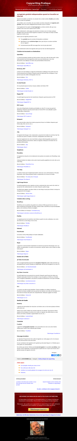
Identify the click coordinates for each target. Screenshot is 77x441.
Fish (27, 77)
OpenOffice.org (29, 63)
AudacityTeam (29, 316)
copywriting (36, 418)
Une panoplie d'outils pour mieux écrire (30, 365)
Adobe (27, 88)
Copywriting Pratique (38, 3)
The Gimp (28, 176)
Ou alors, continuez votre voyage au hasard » (48, 389)
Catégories (53, 415)
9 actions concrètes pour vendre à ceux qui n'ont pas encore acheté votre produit (26, 383)
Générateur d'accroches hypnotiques (39, 415)
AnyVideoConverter (31, 281)
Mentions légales (31, 437)
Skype (27, 251)
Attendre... (23, 372)
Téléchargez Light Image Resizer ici (26, 196)
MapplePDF (29, 99)
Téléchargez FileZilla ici (23, 225)
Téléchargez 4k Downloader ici (25, 269)
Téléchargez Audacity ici (23, 318)
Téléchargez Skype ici (22, 253)
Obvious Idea (29, 193)
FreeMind (28, 330)
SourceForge (29, 113)
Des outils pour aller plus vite (28, 367)
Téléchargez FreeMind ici (53, 333)
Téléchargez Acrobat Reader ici (25, 91)
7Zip (27, 144)
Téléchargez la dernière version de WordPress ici (29, 213)
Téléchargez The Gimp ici (23, 179)
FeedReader (29, 237)
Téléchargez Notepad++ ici (23, 129)
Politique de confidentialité (44, 438)
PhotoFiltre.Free (30, 164)
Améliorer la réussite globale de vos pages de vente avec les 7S (37, 370)
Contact (58, 415)
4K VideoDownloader (31, 266)
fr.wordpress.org (36, 210)
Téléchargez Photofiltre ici (23, 166)
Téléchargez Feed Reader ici (24, 239)
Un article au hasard (55, 9)
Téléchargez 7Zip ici (22, 147)
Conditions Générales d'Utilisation (31, 438)
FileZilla (28, 223)
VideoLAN (28, 295)
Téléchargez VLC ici (22, 297)
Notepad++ (28, 126)
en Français (35, 176)
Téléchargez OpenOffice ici (24, 65)
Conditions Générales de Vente (41, 437)
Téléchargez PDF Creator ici (24, 116)
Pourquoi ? (44, 9)
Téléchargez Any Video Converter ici (26, 283)
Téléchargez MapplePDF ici (24, 102)
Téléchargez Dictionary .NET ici (25, 79)
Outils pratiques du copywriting (46, 358)
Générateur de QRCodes (22, 415)
